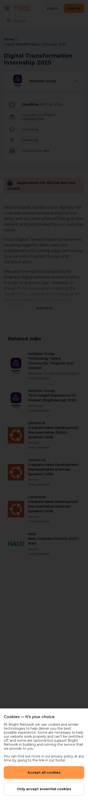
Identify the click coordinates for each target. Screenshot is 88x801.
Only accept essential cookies (44, 789)
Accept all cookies (44, 772)
